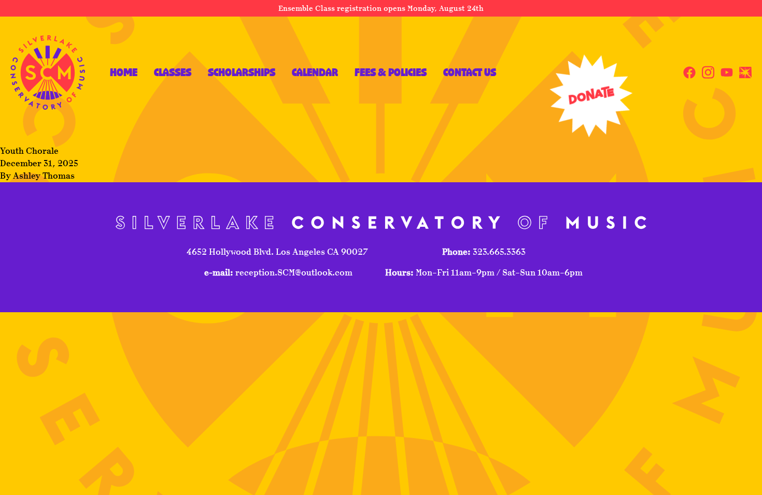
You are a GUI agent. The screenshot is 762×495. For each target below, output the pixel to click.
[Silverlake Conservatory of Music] (47, 72)
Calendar (315, 72)
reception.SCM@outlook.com (292, 273)
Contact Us (469, 72)
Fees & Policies (391, 72)
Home (123, 72)
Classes (172, 72)
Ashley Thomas (44, 176)
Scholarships (241, 72)
